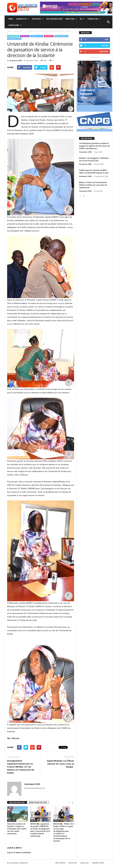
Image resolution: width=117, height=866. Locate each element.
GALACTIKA (84, 863)
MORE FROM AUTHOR (38, 802)
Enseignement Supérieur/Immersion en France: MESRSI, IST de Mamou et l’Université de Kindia (20, 766)
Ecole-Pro (36, 19)
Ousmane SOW (15, 60)
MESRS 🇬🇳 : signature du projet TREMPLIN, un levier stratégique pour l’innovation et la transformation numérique (40, 829)
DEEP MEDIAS (60, 863)
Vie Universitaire (14, 39)
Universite (49, 36)
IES (81, 19)
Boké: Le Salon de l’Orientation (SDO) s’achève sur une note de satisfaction (93, 185)
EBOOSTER (73, 863)
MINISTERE (69, 19)
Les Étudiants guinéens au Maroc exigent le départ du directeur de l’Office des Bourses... (94, 146)
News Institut (36, 36)
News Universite (61, 36)
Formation (93, 19)
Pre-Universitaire (54, 19)
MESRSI (33, 821)
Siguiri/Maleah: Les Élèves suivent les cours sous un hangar (60, 763)
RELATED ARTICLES (17, 802)
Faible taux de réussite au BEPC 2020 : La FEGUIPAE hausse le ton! (94, 171)
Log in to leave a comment (19, 852)
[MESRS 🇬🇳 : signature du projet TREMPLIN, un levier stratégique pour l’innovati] (40, 814)
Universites (21, 19)
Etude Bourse (13, 36)
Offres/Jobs (13, 25)
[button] (108, 22)
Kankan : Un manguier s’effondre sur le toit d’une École (94, 159)
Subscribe (103, 51)
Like (106, 39)
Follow (104, 45)
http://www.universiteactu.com (34, 788)
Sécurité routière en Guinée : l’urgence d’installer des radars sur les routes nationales (17, 828)
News (10, 19)
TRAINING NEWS (98, 863)
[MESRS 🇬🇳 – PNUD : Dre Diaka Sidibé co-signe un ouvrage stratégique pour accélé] (63, 814)
